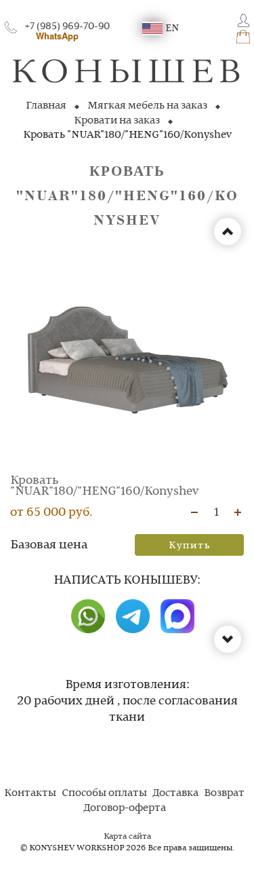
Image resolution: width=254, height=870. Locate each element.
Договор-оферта (124, 808)
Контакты (30, 793)
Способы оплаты (104, 793)
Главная (46, 106)
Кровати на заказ (117, 121)
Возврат (224, 793)
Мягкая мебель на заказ (147, 106)
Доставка (175, 793)
